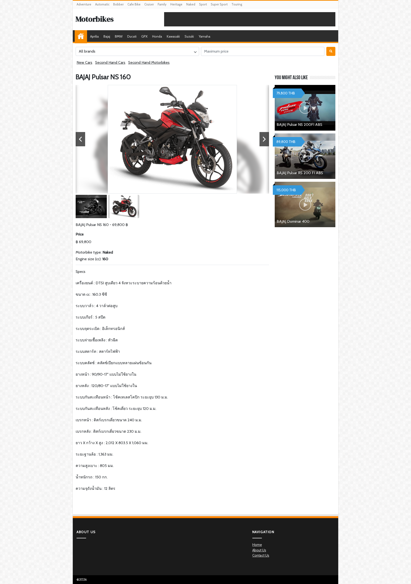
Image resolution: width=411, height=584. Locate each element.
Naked (190, 4)
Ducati (132, 36)
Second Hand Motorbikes (149, 62)
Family (162, 4)
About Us (259, 550)
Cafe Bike (134, 4)
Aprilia (94, 36)
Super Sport (219, 4)
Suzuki (189, 36)
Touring (236, 4)
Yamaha (204, 36)
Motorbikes (95, 19)
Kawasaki (173, 36)
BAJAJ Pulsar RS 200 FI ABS (300, 173)
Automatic (102, 4)
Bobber (118, 4)
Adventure (84, 4)
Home (82, 36)
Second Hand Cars (110, 62)
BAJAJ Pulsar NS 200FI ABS (299, 124)
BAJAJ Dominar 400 (293, 221)
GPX (144, 36)
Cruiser (149, 4)
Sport (203, 4)
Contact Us (260, 555)
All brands (87, 51)
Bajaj (106, 36)
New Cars (84, 62)
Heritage (176, 4)
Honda (157, 36)
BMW (118, 36)
